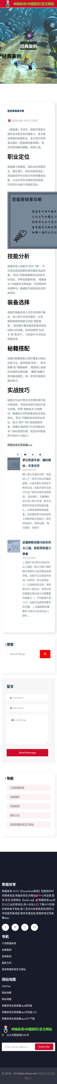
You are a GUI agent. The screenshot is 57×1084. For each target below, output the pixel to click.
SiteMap (6, 986)
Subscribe (44, 1046)
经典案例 (15, 796)
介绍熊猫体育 (17, 787)
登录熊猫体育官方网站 (22, 824)
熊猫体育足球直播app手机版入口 (19, 1012)
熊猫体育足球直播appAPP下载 (18, 1018)
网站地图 (6, 992)
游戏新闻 (15, 806)
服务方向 (15, 815)
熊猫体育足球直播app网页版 (17, 1005)
